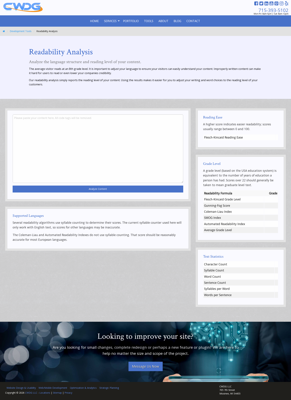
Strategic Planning (109, 387)
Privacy (68, 392)
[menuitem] (94, 21)
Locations (44, 392)
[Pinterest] (276, 3)
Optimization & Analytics (83, 387)
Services (110, 21)
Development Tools (20, 31)
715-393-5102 (273, 10)
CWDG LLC (31, 392)
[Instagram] (281, 3)
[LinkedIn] (266, 3)
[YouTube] (271, 3)
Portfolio (131, 21)
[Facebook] (256, 3)
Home (94, 21)
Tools (148, 21)
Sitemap (57, 392)
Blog (177, 21)
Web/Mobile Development (53, 387)
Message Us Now (145, 366)
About (163, 21)
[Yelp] (286, 3)
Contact (193, 21)
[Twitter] (261, 3)
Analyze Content (98, 188)
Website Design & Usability (21, 387)
